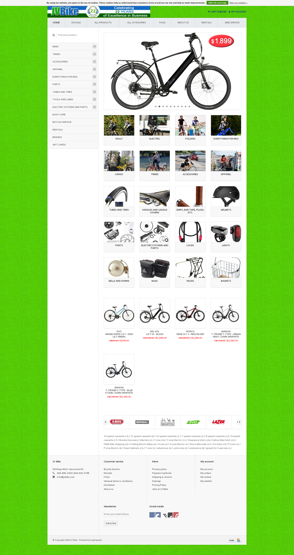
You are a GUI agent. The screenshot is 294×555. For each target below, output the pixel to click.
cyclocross (180, 448)
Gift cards (59, 144)
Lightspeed (96, 540)
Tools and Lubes (63, 99)
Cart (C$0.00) (218, 11)
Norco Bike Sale (200, 444)
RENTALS (206, 22)
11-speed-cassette (142, 436)
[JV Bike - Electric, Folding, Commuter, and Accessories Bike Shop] (119, 11)
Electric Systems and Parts (70, 107)
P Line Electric (113, 448)
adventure (164, 448)
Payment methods (162, 473)
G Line (163, 444)
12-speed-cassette (167, 436)
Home (56, 22)
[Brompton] (142, 422)
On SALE (219, 444)
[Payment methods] (231, 540)
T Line (150, 448)
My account (239, 11)
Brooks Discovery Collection (135, 440)
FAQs (162, 22)
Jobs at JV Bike (160, 489)
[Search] (53, 35)
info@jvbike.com (66, 477)
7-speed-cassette (193, 436)
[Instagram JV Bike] (176, 515)
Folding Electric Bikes (143, 444)
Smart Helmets (133, 448)
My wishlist (206, 481)
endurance (197, 448)
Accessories (60, 61)
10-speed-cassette (116, 436)
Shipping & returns (162, 477)
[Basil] (116, 422)
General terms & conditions (118, 481)
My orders (205, 473)
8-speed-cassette (217, 436)
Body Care (59, 114)
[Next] (239, 422)
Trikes (56, 54)
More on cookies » (238, 3)
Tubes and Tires (62, 91)
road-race (225, 448)
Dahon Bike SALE (223, 440)
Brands (57, 137)
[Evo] (168, 422)
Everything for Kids (65, 76)
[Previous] (105, 422)
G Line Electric (179, 444)
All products (103, 22)
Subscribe (111, 523)
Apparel (58, 69)
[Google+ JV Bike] (164, 515)
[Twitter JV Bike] (158, 515)
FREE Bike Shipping (116, 444)
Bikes (56, 46)
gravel (211, 448)
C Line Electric (176, 440)
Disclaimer (109, 485)
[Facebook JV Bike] (152, 515)
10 (189, 106)
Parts (56, 84)
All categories (136, 22)
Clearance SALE (199, 440)
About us (183, 22)
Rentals (58, 129)
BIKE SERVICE (232, 22)
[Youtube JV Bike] (170, 515)
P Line (233, 444)
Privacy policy (159, 469)
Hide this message (217, 3)
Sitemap (156, 481)
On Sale (76, 22)
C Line (159, 440)
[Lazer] (193, 422)
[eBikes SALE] (172, 71)
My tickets (205, 477)
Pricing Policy (159, 485)
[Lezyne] (219, 422)
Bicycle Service (62, 122)
